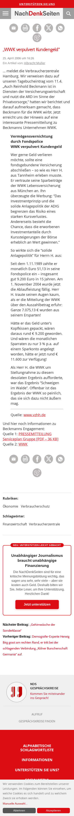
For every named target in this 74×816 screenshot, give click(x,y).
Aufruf (37, 714)
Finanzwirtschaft (15, 524)
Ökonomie (10, 506)
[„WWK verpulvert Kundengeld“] (60, 31)
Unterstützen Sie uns (37, 4)
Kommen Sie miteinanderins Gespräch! (47, 696)
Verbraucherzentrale (44, 524)
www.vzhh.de (34, 414)
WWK (23, 444)
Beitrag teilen (13, 28)
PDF (25, 28)
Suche (68, 13)
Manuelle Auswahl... (15, 803)
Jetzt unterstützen (37, 604)
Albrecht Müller (34, 63)
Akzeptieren (53, 810)
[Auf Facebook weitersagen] (37, 31)
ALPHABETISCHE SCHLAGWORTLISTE (37, 747)
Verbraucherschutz (35, 506)
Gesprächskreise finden (37, 721)
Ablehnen (19, 810)
